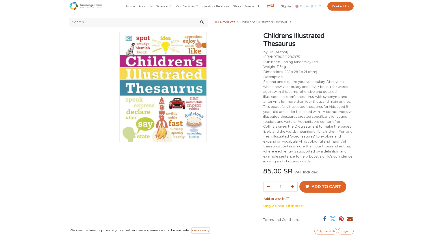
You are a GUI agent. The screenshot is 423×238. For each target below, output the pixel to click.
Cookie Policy (200, 230)
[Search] (202, 22)
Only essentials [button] (325, 231)
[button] (259, 6)
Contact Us (340, 6)
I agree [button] (345, 231)
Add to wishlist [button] (274, 199)
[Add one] (292, 187)
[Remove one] (268, 187)
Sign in (286, 6)
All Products (225, 22)
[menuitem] (130, 6)
